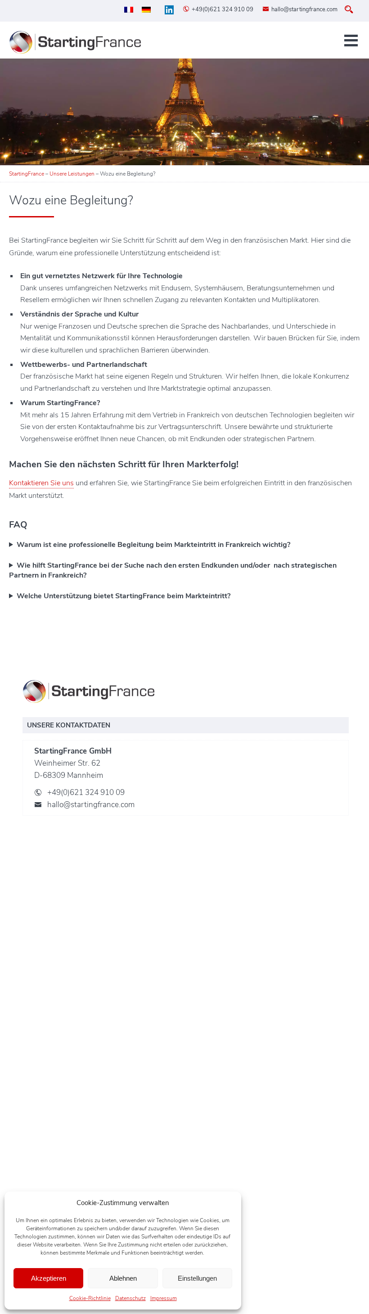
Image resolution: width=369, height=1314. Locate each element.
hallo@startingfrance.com (304, 9)
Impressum (163, 1298)
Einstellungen (197, 1278)
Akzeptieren (48, 1278)
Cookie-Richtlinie (90, 1298)
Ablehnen (123, 1278)
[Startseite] (76, 42)
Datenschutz (130, 1298)
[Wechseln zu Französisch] (128, 10)
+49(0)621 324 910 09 (222, 9)
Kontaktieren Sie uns (41, 483)
